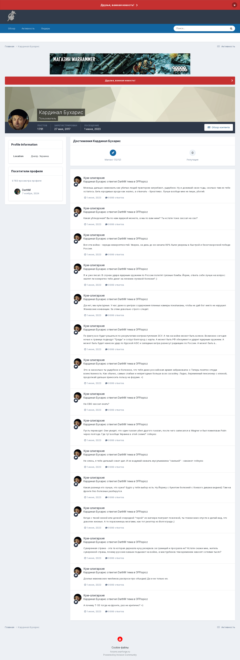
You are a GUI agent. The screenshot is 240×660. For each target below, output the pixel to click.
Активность (28, 28)
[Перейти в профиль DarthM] (17, 192)
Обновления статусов (211, 28)
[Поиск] (231, 28)
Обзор (11, 28)
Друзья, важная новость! (117, 5)
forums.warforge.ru (120, 651)
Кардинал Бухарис (94, 181)
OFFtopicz (142, 181)
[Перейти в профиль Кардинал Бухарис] (78, 180)
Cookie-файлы (120, 647)
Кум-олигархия (94, 178)
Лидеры (45, 28)
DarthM (26, 190)
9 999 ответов (116, 197)
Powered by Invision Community (120, 655)
